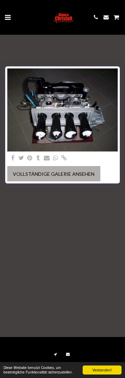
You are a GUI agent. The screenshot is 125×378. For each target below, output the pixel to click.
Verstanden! (102, 369)
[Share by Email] (47, 158)
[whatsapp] (55, 158)
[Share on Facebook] (13, 158)
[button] (8, 17)
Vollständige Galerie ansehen (53, 174)
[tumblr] (38, 158)
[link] (64, 158)
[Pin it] (30, 158)
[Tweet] (21, 158)
